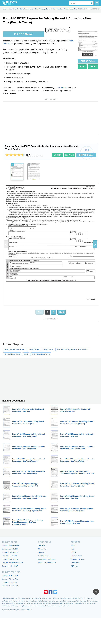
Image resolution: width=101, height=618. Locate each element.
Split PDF (41, 545)
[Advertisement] (50, 118)
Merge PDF (42, 549)
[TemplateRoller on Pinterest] (46, 592)
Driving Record (48, 350)
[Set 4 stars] (19, 155)
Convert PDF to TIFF (10, 586)
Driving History (34, 350)
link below (62, 87)
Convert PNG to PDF (10, 552)
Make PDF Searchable (47, 563)
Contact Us (75, 563)
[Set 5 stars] (23, 155)
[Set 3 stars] (15, 155)
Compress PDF (44, 556)
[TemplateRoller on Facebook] (50, 592)
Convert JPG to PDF (10, 566)
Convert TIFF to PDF (10, 559)
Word (92, 67)
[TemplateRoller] (8, 3)
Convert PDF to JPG (10, 575)
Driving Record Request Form (15, 350)
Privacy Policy (76, 556)
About (73, 545)
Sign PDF (42, 552)
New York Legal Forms (12, 354)
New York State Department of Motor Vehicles (72, 350)
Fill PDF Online (23, 34)
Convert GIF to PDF (9, 556)
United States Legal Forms (41, 354)
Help (72, 549)
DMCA (73, 552)
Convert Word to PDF (10, 545)
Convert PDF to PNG (10, 579)
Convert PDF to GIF (9, 582)
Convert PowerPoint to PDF (12, 563)
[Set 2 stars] (11, 155)
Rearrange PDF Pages (47, 559)
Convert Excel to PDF (10, 549)
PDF (82, 67)
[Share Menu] (96, 592)
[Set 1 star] (7, 155)
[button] (95, 244)
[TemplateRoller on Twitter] (55, 592)
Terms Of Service (77, 559)
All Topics (74, 566)
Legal (26, 354)
